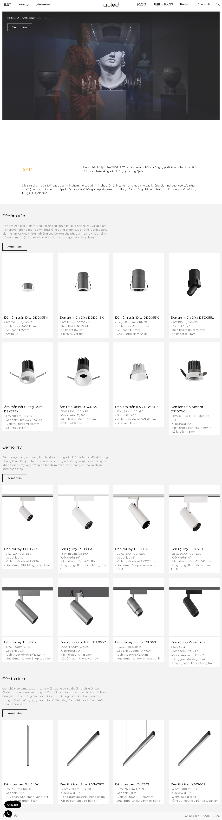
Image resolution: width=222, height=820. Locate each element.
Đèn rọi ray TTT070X (187, 549)
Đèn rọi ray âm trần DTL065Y (83, 642)
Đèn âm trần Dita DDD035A (26, 317)
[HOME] (7, 4)
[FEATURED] (24, 4)
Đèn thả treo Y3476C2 (188, 784)
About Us (203, 4)
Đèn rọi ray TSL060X (20, 642)
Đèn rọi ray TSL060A (131, 549)
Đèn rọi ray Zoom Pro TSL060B (188, 644)
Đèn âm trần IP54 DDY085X (137, 407)
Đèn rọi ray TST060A (76, 549)
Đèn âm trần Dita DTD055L (192, 317)
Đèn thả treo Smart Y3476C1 (82, 784)
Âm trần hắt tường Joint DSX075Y (23, 409)
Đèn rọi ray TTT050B (20, 549)
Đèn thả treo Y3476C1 (132, 784)
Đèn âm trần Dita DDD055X (137, 317)
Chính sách (192, 815)
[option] (111, 82)
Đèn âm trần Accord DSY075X (187, 409)
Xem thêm (19, 27)
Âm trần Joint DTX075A (78, 407)
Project (185, 4)
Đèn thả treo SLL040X (21, 784)
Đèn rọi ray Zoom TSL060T (136, 642)
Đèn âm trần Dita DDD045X (82, 317)
